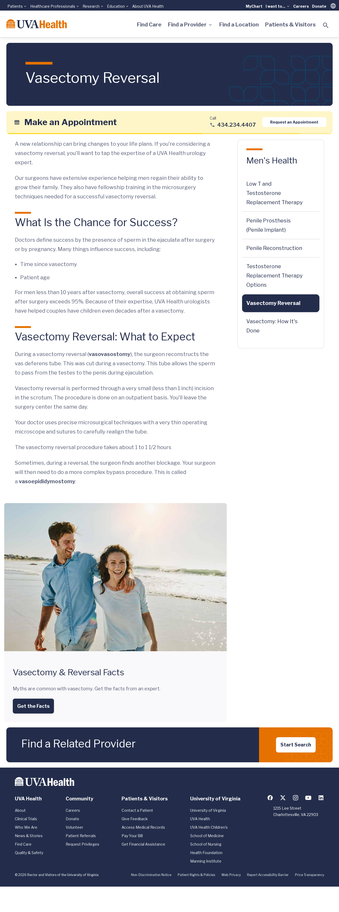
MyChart (254, 6)
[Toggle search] (325, 25)
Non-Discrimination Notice (151, 875)
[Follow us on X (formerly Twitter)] (283, 798)
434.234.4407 (236, 125)
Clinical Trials (26, 819)
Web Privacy (231, 875)
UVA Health (200, 819)
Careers (301, 6)
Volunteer (74, 827)
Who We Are (26, 827)
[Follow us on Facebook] (270, 798)
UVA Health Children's (209, 827)
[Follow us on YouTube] (308, 798)
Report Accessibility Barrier (268, 875)
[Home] (36, 23)
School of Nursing (205, 844)
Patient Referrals (81, 835)
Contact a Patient (137, 810)
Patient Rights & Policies (196, 875)
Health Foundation (206, 852)
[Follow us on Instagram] (295, 798)
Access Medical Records (143, 827)
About (20, 810)
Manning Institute (205, 861)
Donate (319, 6)
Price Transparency (309, 875)
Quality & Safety (29, 852)
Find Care (149, 24)
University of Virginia (208, 810)
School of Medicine (207, 835)
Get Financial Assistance (143, 844)
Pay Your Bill (132, 835)
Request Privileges (82, 844)
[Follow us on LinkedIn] (321, 798)
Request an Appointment (294, 122)
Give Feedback (135, 819)
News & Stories (29, 835)
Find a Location (239, 24)
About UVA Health (148, 6)
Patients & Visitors (290, 24)
